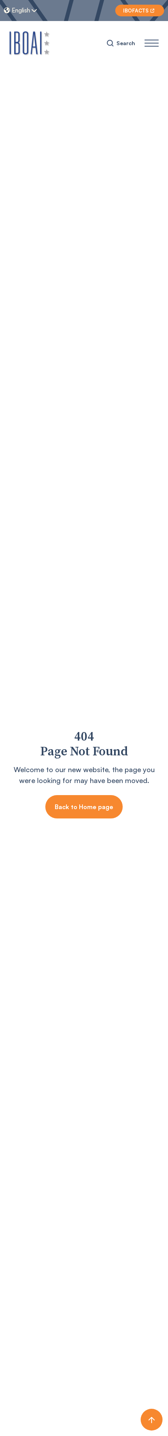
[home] (29, 42)
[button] (25, 10)
